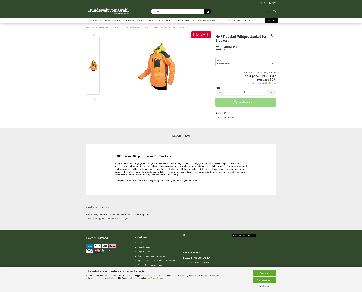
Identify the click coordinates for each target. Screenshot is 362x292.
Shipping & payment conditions (151, 256)
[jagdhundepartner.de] (108, 11)
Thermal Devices (134, 20)
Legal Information (145, 251)
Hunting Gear (112, 20)
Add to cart (245, 102)
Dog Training (94, 20)
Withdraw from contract (243, 236)
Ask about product (226, 117)
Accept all (264, 273)
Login (273, 3)
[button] (274, 12)
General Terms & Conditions (150, 265)
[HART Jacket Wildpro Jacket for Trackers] (157, 66)
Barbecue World (243, 20)
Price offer (222, 113)
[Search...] (207, 11)
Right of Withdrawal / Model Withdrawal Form (158, 260)
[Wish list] (267, 12)
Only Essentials (264, 280)
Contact (141, 242)
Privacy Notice (156, 278)
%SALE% (272, 20)
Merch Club (182, 20)
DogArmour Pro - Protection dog (211, 20)
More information (264, 286)
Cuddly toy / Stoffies (160, 20)
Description (181, 135)
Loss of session (144, 247)
